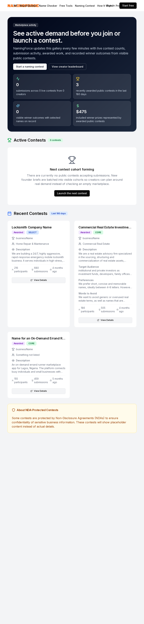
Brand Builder (28, 5)
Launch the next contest (72, 193)
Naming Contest (85, 5)
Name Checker (48, 5)
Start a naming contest (30, 66)
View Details (40, 280)
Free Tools (66, 5)
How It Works (105, 5)
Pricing (120, 5)
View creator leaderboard (67, 66)
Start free (128, 5)
